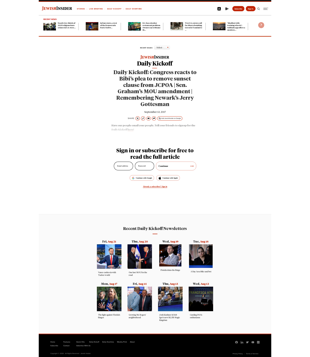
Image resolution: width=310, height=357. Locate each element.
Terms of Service (252, 353)
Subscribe (238, 9)
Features (66, 342)
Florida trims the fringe (170, 270)
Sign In (250, 9)
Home (52, 342)
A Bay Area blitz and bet (200, 272)
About (132, 342)
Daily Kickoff (94, 342)
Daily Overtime (108, 342)
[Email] (148, 118)
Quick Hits (80, 342)
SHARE (131, 118)
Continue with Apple (170, 178)
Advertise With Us (83, 345)
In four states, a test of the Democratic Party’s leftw (108, 25)
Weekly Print (122, 342)
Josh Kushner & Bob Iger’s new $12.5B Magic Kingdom (169, 317)
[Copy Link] (143, 118)
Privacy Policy (238, 353)
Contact (66, 345)
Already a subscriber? (155, 186)
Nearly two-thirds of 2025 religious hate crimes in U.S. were (67, 25)
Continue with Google (144, 178)
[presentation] (261, 25)
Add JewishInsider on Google (171, 118)
